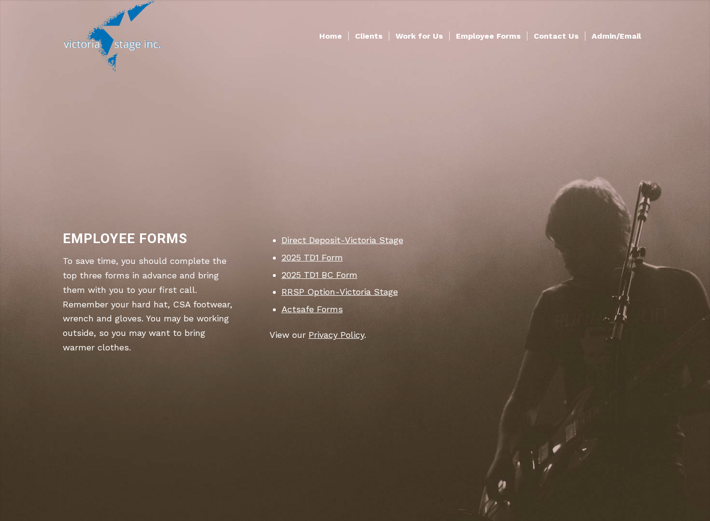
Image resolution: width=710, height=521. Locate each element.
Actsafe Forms (312, 309)
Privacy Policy (336, 335)
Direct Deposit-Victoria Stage (342, 240)
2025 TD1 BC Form (319, 275)
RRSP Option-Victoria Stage (340, 292)
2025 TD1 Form (312, 257)
